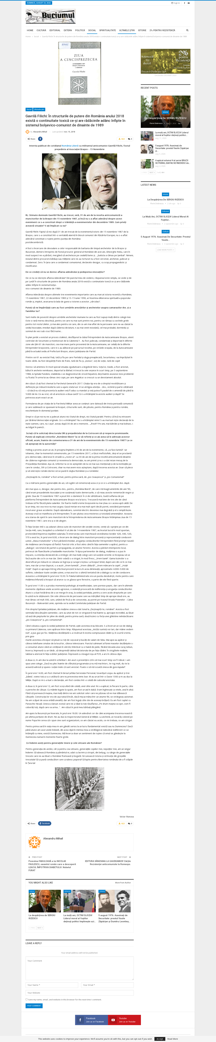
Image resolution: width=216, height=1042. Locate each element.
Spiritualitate (107, 30)
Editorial (55, 30)
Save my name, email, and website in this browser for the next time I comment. (65, 999)
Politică (80, 30)
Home (30, 30)
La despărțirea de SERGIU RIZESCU (165, 118)
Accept (160, 1038)
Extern (68, 30)
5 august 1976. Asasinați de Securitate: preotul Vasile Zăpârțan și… (172, 148)
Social (92, 30)
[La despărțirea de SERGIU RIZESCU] (45, 901)
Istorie (142, 30)
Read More (172, 1039)
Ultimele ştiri (127, 30)
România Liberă (70, 145)
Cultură (41, 30)
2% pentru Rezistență (162, 30)
